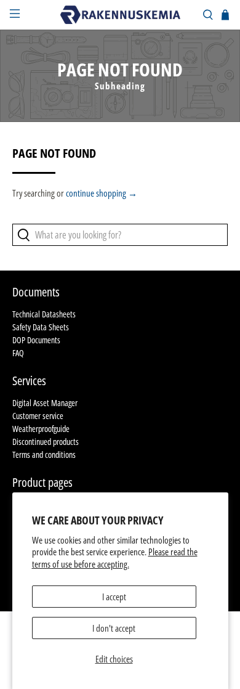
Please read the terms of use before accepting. (115, 557)
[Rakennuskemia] (120, 14)
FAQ (18, 353)
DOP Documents (36, 340)
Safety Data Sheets (40, 327)
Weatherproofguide (41, 428)
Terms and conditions (44, 454)
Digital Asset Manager (45, 403)
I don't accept (113, 628)
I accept (114, 596)
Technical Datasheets (44, 314)
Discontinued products (45, 441)
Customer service (37, 416)
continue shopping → (101, 193)
